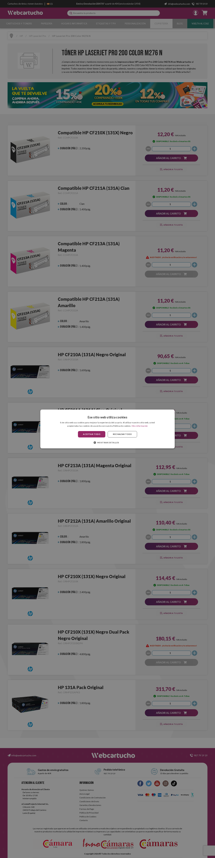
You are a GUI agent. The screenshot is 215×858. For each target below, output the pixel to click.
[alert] (107, 429)
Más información (140, 426)
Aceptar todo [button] (91, 434)
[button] (107, 442)
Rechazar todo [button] (122, 434)
